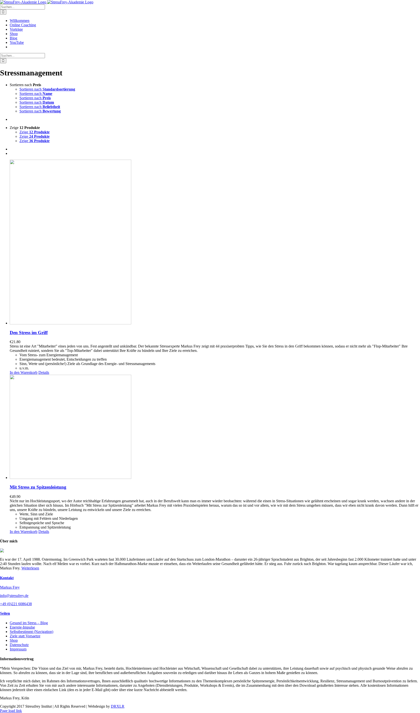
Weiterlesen (30, 568)
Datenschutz (19, 645)
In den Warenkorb (23, 372)
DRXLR (117, 706)
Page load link (11, 711)
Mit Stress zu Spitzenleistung (38, 487)
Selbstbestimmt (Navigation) (31, 632)
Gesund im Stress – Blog (29, 623)
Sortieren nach (47, 89)
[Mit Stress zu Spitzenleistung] (215, 427)
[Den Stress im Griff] (215, 242)
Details (43, 372)
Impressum (18, 649)
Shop (14, 640)
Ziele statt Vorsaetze (25, 636)
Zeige (34, 132)
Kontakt (7, 578)
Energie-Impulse (22, 627)
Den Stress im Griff (29, 332)
